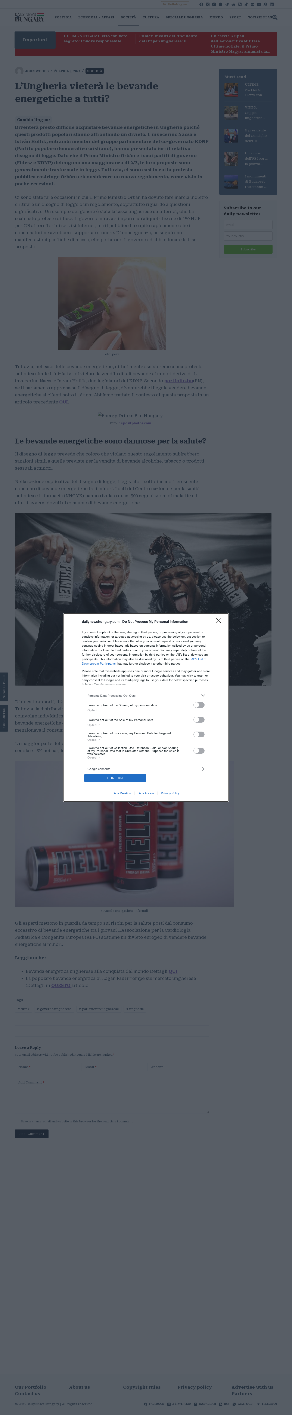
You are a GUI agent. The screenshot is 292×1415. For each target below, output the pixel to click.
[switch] (199, 705)
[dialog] (146, 707)
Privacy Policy (170, 793)
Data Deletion (122, 793)
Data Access (146, 793)
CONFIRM (115, 778)
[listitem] (146, 695)
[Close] (220, 622)
